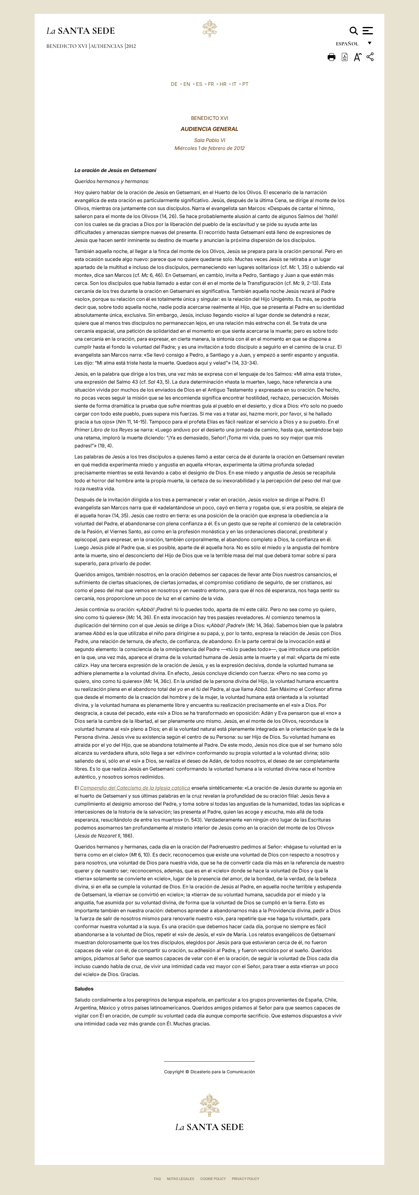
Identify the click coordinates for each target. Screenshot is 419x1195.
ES (199, 84)
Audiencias (107, 46)
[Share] (371, 57)
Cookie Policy (213, 1179)
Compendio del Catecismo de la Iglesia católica (135, 788)
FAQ (157, 1179)
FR (211, 84)
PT (245, 84)
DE (174, 84)
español (349, 45)
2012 (131, 46)
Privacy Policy (245, 1179)
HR (223, 84)
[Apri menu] (367, 30)
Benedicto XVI (67, 46)
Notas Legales (180, 1179)
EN (186, 84)
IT (234, 84)
